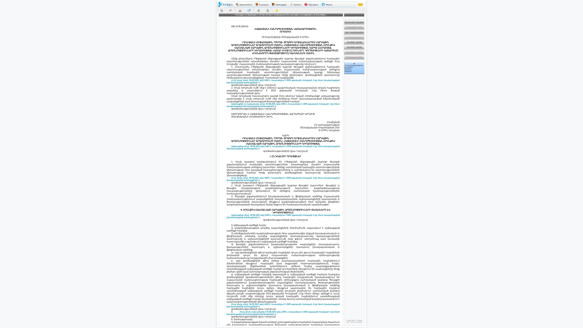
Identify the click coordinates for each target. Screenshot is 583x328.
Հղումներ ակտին (354, 47)
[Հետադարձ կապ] (360, 4)
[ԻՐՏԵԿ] (224, 4)
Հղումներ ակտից (354, 42)
